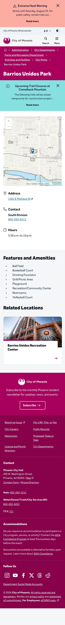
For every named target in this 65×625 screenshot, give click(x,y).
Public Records (41, 429)
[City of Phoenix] (17, 40)
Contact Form (11, 483)
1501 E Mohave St (19, 199)
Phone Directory (30, 483)
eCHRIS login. (48, 600)
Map (28, 478)
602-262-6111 (17, 219)
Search (45, 43)
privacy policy (37, 596)
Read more (32, 21)
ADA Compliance (43, 554)
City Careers (11, 429)
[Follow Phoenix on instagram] (7, 575)
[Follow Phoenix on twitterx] (31, 575)
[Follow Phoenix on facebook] (23, 575)
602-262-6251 (11, 504)
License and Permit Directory (15, 449)
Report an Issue (14, 423)
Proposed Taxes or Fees (43, 438)
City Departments (43, 447)
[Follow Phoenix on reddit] (48, 575)
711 (11, 512)
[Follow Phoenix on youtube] (15, 575)
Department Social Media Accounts (23, 584)
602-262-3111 (18, 493)
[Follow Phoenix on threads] (40, 575)
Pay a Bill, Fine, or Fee (45, 423)
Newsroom (11, 436)
